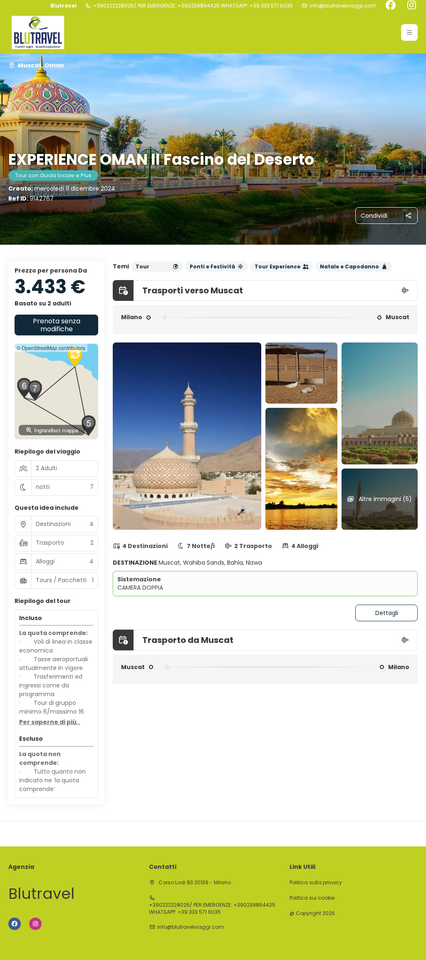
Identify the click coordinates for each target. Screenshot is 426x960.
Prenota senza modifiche (56, 325)
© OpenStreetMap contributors (51, 347)
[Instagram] (411, 6)
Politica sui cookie (312, 898)
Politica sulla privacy (316, 882)
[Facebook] (390, 6)
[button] (409, 32)
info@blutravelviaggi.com (343, 5)
